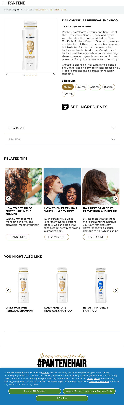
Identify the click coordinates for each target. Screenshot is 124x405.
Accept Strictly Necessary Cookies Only (89, 391)
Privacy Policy (93, 378)
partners (45, 372)
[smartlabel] (84, 107)
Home (7, 10)
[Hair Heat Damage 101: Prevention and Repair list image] (100, 186)
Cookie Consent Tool (99, 381)
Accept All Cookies (35, 391)
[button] (7, 74)
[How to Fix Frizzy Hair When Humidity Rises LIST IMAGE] (62, 186)
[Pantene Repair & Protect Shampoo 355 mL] (100, 285)
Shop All (15, 10)
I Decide (62, 398)
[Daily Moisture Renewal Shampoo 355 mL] (23, 285)
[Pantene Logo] (16, 3)
